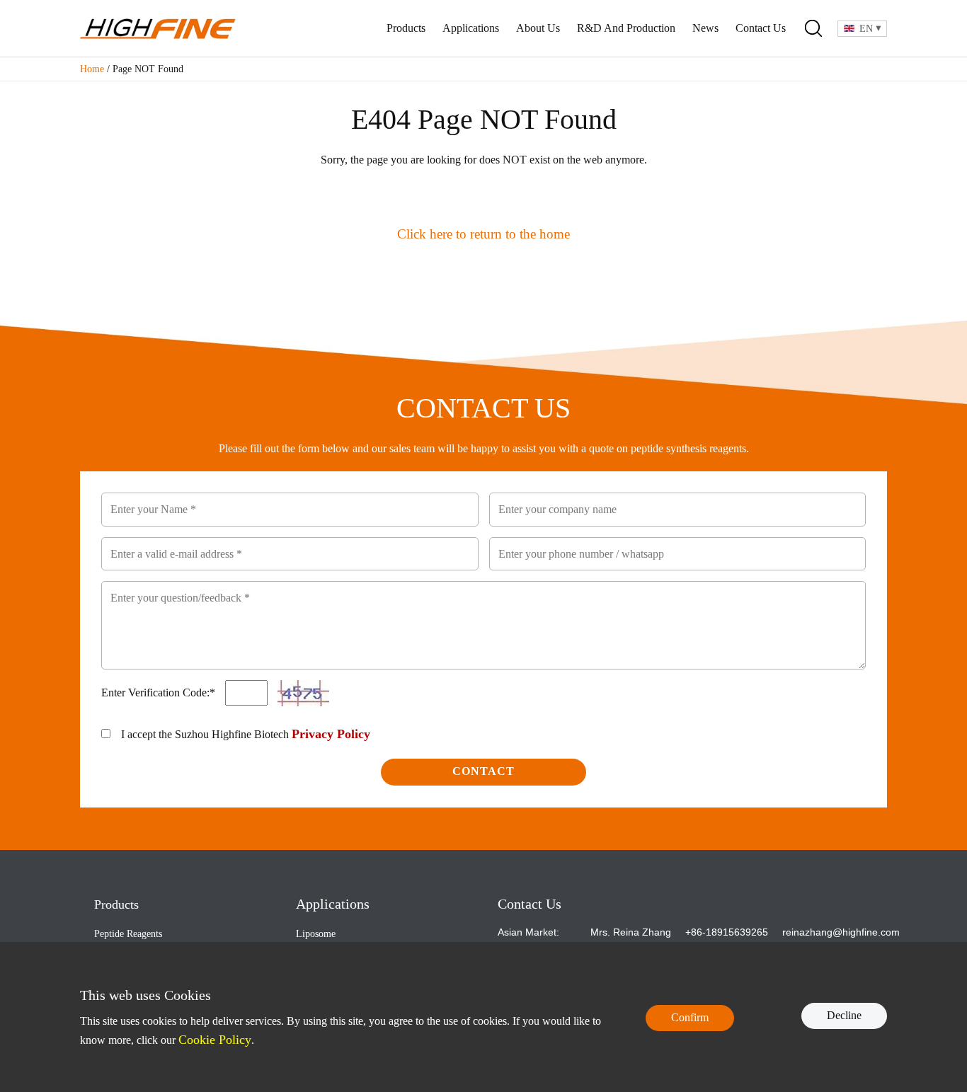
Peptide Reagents (128, 934)
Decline (844, 1015)
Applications (470, 28)
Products (406, 28)
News (705, 28)
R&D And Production (626, 28)
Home (92, 69)
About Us (538, 28)
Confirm (690, 1017)
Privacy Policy (331, 734)
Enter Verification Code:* (159, 692)
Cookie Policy (214, 1040)
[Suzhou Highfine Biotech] (158, 28)
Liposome (316, 934)
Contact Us (761, 28)
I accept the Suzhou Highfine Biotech (245, 734)
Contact (483, 771)
